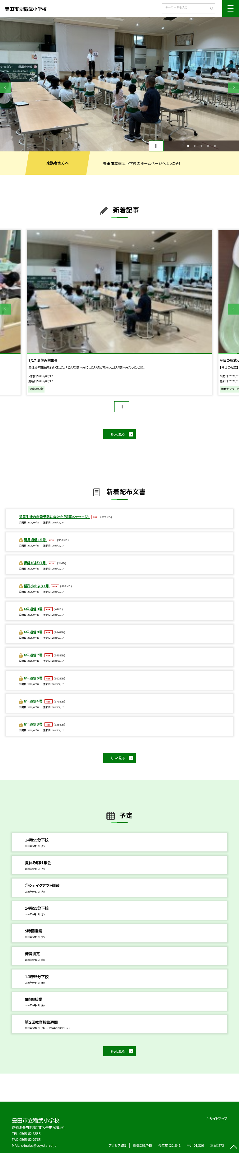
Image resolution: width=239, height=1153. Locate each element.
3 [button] (201, 146)
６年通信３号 (33, 724)
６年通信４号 (33, 700)
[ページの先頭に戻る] (233, 1147)
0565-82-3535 (29, 1133)
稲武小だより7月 (37, 585)
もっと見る (117, 434)
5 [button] (215, 146)
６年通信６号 (33, 677)
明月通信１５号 (35, 539)
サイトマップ (218, 1118)
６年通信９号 (33, 608)
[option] (119, 84)
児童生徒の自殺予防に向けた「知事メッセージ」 (54, 516)
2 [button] (195, 146)
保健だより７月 (35, 562)
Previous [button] (5, 87)
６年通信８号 (33, 631)
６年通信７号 (33, 654)
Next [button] (233, 87)
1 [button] (188, 146)
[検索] (209, 9)
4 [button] (208, 146)
